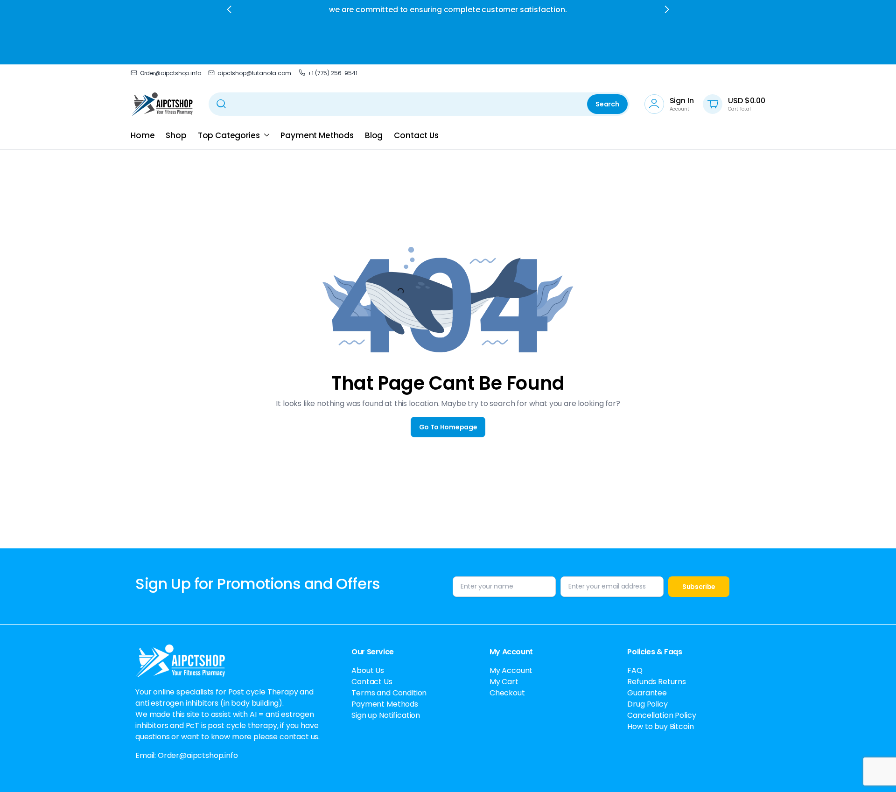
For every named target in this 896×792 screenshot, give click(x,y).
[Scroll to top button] (875, 771)
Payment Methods (317, 135)
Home (142, 135)
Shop (176, 135)
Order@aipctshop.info (170, 73)
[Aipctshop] (162, 104)
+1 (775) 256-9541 (332, 73)
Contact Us (416, 135)
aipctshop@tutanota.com (254, 73)
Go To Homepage (448, 427)
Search (607, 104)
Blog (374, 135)
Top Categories (229, 135)
